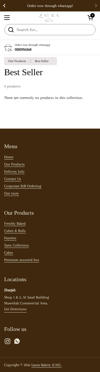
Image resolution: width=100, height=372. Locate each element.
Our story (11, 193)
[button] (90, 17)
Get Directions (15, 309)
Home (8, 157)
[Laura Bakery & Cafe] (48, 17)
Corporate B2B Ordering (22, 186)
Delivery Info (14, 171)
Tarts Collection (16, 245)
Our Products (17, 61)
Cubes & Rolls (15, 231)
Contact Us (12, 179)
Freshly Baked (15, 223)
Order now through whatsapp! (50, 6)
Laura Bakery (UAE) (46, 365)
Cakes (8, 252)
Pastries (10, 238)
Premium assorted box (21, 260)
